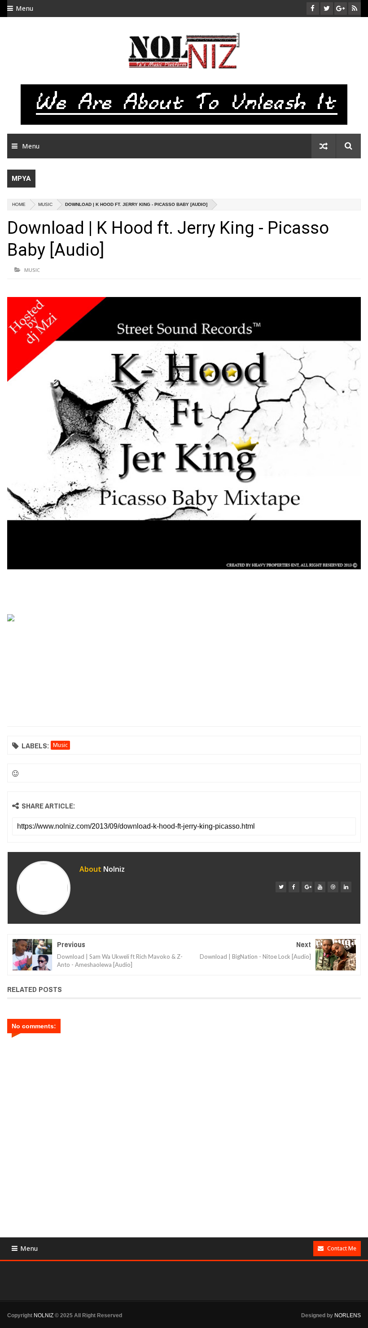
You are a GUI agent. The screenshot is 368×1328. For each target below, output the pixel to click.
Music (45, 204)
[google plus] (307, 887)
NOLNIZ (43, 1315)
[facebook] (294, 887)
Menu (24, 8)
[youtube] (320, 887)
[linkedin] (346, 887)
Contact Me (341, 1248)
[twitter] (281, 887)
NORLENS (347, 1315)
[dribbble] (333, 887)
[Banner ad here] (191, 1324)
